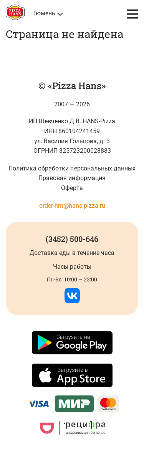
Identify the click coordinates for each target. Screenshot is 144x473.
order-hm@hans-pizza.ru (72, 205)
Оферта (72, 188)
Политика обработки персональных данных (72, 168)
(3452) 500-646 (72, 239)
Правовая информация (71, 178)
